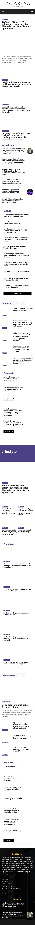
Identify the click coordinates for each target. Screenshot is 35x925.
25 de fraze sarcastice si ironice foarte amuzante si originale (16, 663)
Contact (4, 893)
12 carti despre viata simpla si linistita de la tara (15, 247)
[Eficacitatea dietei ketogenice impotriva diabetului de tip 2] (28, 812)
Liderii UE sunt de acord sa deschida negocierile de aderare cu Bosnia (12, 200)
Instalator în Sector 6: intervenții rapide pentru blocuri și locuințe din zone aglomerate (16, 25)
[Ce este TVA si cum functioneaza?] (28, 401)
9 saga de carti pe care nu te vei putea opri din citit (16, 279)
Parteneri (5, 881)
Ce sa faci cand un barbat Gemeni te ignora (15, 706)
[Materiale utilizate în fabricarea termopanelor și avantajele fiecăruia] (9, 502)
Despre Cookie (6, 891)
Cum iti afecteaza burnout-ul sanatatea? (12, 831)
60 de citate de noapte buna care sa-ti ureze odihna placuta (17, 590)
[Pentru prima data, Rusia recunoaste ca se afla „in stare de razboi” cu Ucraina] (6, 324)
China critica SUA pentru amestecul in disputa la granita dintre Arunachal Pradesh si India (23, 361)
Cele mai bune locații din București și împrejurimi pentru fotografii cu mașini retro (17, 565)
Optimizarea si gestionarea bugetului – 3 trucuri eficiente (22, 737)
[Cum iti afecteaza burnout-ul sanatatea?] (28, 833)
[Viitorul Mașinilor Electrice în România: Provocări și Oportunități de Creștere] (30, 182)
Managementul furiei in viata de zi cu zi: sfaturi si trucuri (25, 531)
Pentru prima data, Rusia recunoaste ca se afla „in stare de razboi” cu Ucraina (22, 323)
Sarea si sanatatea (10, 766)
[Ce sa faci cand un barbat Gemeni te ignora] (17, 690)
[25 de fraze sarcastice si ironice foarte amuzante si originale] (18, 653)
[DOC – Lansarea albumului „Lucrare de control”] (6, 751)
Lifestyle (4, 19)
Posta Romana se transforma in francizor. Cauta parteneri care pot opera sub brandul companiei (13, 412)
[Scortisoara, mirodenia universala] (28, 801)
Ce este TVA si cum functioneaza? (11, 399)
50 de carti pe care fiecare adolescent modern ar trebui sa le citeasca (17, 255)
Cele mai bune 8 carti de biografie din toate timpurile (16, 286)
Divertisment (6, 701)
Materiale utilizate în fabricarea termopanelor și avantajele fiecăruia (9, 511)
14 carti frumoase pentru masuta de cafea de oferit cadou (17, 223)
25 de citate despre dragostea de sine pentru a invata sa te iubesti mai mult (16, 638)
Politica (4, 315)
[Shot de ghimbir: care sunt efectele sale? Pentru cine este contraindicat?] (28, 822)
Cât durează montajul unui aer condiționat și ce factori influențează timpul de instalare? (9, 532)
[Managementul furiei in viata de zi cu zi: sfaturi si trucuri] (25, 524)
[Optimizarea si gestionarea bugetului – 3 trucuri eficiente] (6, 738)
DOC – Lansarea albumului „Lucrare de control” (22, 749)
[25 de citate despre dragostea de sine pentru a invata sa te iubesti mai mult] (18, 627)
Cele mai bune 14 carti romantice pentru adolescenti (16, 272)
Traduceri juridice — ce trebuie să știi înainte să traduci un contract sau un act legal (13, 172)
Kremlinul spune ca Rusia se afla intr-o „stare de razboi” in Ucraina (21, 348)
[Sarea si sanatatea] (28, 769)
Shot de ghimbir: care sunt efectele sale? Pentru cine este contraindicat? (12, 822)
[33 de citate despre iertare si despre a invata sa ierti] (18, 603)
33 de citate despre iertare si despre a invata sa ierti (17, 614)
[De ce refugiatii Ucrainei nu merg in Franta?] (6, 311)
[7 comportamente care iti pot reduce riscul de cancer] (28, 790)
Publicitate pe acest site (9, 886)
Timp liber (7, 561)
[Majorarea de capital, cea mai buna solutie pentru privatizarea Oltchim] (28, 390)
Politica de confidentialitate (11, 888)
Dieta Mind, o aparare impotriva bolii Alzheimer (12, 778)
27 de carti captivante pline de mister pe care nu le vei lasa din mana (16, 264)
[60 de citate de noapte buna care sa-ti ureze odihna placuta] (18, 580)
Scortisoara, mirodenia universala (13, 799)
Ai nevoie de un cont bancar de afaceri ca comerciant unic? (11, 378)
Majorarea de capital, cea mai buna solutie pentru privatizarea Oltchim (13, 389)
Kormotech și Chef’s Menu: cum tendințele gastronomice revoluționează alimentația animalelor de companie (16, 136)
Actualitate (5, 104)
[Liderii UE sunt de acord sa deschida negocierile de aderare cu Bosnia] (30, 201)
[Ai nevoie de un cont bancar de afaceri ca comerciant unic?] (28, 380)
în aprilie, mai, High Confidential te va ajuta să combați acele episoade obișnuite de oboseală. (25, 511)
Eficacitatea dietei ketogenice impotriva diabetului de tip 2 (12, 810)
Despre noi (5, 879)
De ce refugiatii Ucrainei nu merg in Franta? (23, 309)
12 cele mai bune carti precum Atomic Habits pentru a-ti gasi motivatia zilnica (15, 230)
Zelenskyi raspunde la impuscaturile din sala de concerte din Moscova (11, 191)
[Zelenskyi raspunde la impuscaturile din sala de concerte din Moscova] (30, 192)
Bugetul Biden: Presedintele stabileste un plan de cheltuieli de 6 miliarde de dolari (13, 423)
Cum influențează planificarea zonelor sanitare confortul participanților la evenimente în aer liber (16, 110)
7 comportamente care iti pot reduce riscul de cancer (13, 789)
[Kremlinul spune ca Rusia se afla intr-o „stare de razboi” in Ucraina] (6, 349)
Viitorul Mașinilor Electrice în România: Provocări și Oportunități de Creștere (13, 181)
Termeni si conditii (7, 884)
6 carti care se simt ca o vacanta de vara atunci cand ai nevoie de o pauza (17, 239)
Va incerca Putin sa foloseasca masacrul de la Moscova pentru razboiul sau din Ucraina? (22, 336)
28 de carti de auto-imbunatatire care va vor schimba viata (16, 215)
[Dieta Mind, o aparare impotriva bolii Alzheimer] (28, 780)
